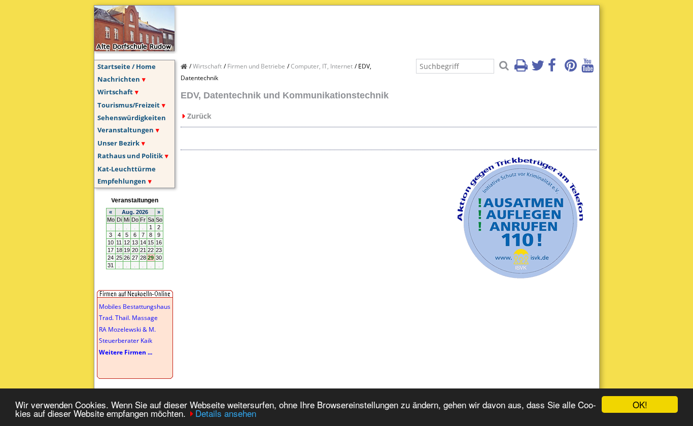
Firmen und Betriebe (256, 66)
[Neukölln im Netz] (134, 48)
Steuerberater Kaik (125, 340)
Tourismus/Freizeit (128, 105)
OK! (640, 404)
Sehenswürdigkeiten (131, 117)
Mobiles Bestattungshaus (134, 306)
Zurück (199, 116)
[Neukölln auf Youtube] (589, 68)
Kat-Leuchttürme (126, 168)
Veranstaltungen (125, 129)
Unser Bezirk (118, 143)
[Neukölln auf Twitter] (538, 68)
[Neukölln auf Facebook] (555, 68)
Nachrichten (118, 79)
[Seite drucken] (522, 68)
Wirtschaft (115, 91)
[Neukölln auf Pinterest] (572, 68)
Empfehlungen (121, 181)
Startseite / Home (126, 66)
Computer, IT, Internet (322, 66)
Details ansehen (225, 413)
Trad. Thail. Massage (128, 317)
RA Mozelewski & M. (127, 329)
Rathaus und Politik (130, 155)
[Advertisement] (365, 28)
